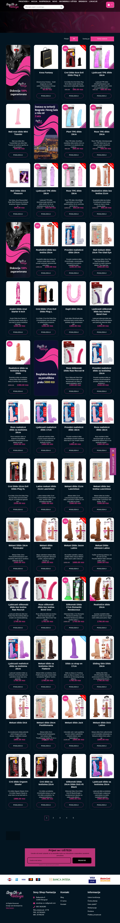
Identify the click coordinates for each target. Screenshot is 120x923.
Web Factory (10, 908)
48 (74, 39)
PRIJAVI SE (82, 860)
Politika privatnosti (94, 915)
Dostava (91, 911)
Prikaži (66, 39)
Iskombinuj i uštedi (68, 1)
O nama (63, 901)
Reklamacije (92, 908)
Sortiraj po (86, 39)
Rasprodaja (45, 1)
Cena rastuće (102, 39)
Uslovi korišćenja (94, 897)
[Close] (113, 451)
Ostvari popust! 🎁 (113, 463)
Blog (62, 897)
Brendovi (83, 1)
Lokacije (93, 1)
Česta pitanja (92, 901)
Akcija (34, 1)
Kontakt (63, 904)
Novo (54, 1)
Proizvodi (23, 1)
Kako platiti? (92, 904)
